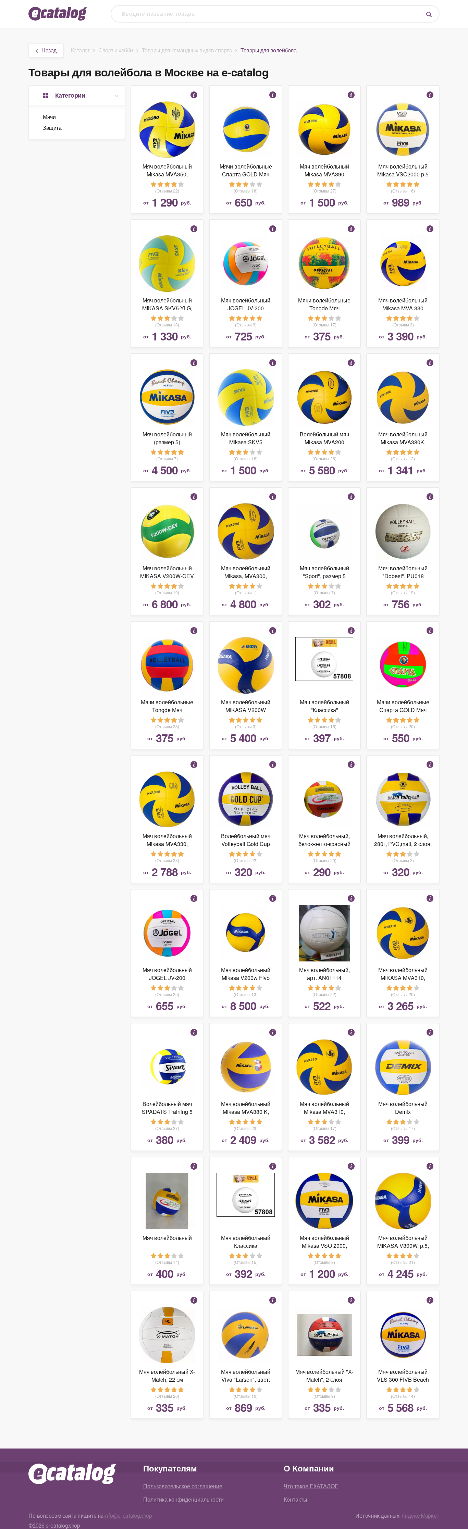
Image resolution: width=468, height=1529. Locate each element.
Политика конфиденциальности (183, 1499)
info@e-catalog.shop (128, 1516)
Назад (49, 50)
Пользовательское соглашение (182, 1486)
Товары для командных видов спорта (187, 50)
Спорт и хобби (115, 50)
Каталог (80, 50)
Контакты (295, 1499)
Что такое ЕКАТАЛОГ (311, 1486)
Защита (52, 128)
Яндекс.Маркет (421, 1516)
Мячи (49, 117)
